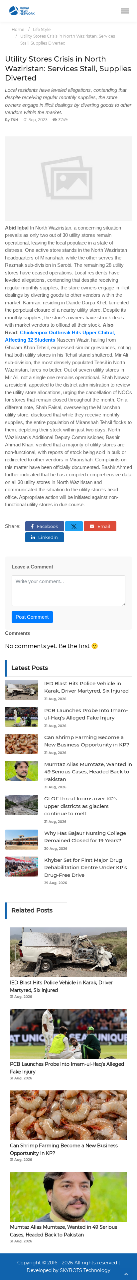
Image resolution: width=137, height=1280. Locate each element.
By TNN (11, 120)
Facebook (47, 526)
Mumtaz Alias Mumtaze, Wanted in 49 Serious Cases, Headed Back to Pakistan (88, 771)
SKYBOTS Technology (85, 1270)
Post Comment (32, 617)
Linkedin (47, 537)
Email (103, 526)
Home (18, 29)
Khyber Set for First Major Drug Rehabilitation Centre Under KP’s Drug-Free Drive (85, 867)
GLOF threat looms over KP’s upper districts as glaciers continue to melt (80, 806)
